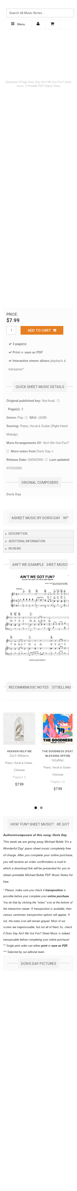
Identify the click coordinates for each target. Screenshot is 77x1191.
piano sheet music (37, 848)
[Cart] (53, 24)
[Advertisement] (38, 53)
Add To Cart (40, 330)
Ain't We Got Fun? (56, 443)
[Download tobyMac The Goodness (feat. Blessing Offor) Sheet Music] (58, 729)
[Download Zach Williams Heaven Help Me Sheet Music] (19, 729)
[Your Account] (38, 24)
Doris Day (44, 451)
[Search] (69, 6)
